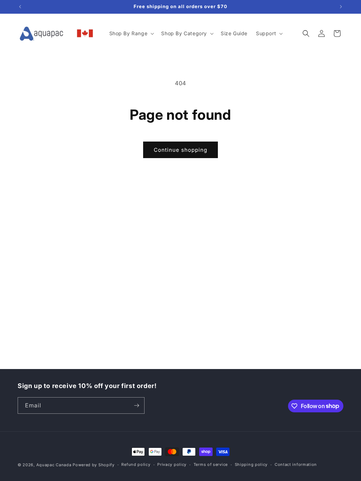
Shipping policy (251, 464)
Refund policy (135, 464)
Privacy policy (171, 464)
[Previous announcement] (20, 6)
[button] (131, 33)
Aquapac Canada (54, 464)
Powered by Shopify (94, 464)
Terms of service (211, 464)
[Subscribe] (136, 405)
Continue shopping (180, 149)
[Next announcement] (341, 6)
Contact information (296, 464)
